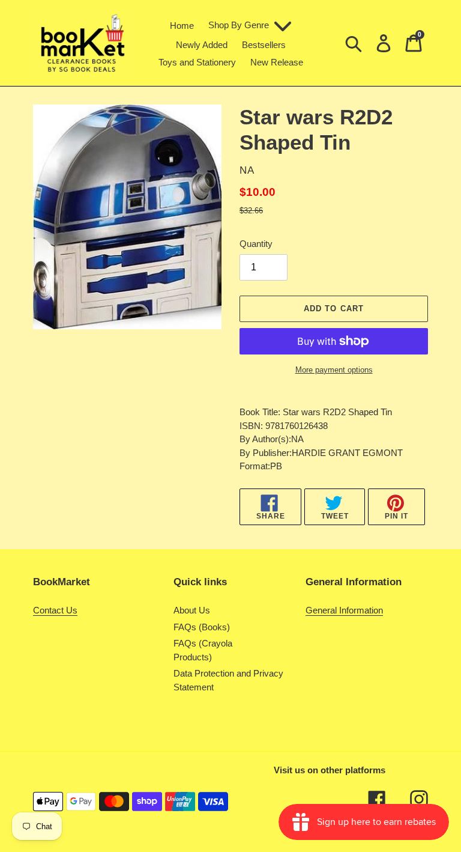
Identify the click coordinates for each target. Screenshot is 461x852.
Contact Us (55, 610)
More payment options (334, 369)
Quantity (256, 244)
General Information (344, 610)
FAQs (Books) (201, 627)
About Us (191, 610)
